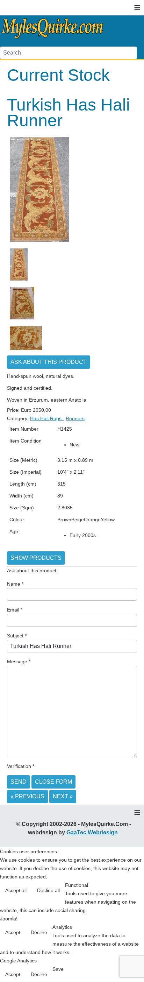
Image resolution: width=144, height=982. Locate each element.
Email (14, 610)
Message (18, 661)
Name (15, 584)
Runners (75, 418)
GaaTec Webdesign (92, 832)
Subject (17, 635)
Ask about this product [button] (48, 362)
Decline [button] (39, 932)
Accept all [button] (16, 890)
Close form (53, 782)
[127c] (25, 350)
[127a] (39, 241)
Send (18, 782)
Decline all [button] (48, 890)
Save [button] (58, 969)
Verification (20, 766)
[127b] (21, 319)
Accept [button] (12, 932)
